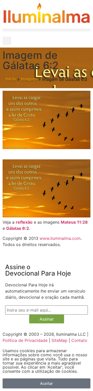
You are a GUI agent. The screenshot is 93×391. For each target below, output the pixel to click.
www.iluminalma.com (60, 238)
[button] (46, 30)
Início (11, 78)
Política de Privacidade (25, 340)
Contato (79, 340)
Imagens (29, 78)
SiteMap (59, 340)
